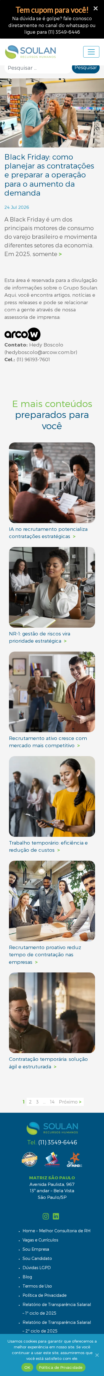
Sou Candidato (37, 1258)
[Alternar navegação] (91, 52)
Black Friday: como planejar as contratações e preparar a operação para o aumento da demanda (49, 174)
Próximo (70, 1101)
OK (27, 1367)
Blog (27, 1276)
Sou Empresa (36, 1249)
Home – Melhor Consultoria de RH (56, 1230)
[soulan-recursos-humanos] (56, 1215)
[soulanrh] (46, 1215)
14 (52, 1101)
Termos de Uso (37, 1286)
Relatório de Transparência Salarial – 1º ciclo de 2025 (57, 1309)
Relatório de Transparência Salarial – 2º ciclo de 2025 (57, 1326)
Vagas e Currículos (40, 1239)
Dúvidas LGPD (37, 1267)
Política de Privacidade (44, 1295)
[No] (97, 1355)
